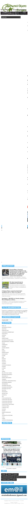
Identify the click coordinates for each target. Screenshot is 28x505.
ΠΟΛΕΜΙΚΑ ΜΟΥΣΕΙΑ (6, 385)
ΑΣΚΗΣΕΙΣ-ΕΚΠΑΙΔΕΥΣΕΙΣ (7, 340)
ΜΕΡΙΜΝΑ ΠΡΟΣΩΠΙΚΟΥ (7, 374)
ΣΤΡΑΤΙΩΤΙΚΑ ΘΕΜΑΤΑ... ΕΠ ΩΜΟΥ (17, 500)
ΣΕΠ (3, 396)
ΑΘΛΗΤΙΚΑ (4, 328)
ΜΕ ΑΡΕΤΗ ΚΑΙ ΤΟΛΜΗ (7, 373)
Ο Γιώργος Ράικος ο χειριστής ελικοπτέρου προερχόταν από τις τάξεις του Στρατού (12, 291)
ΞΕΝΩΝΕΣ (4, 379)
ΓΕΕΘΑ (3, 343)
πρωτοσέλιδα (9, 468)
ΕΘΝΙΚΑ (3, 351)
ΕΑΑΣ (3, 349)
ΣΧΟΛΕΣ (4, 410)
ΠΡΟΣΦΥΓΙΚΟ (5, 393)
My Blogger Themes (20, 503)
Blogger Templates (14, 502)
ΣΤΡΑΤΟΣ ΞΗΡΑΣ (5, 406)
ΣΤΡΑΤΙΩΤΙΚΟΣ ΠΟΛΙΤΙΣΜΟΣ (8, 404)
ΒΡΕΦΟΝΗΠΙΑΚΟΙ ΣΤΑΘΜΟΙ (8, 341)
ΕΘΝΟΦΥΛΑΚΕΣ (5, 352)
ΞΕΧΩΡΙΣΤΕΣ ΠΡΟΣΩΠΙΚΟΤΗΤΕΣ (9, 380)
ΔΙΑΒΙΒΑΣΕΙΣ (4, 344)
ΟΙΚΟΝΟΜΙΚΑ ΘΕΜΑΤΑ (7, 382)
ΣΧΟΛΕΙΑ (4, 409)
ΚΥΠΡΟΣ (4, 368)
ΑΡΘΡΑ (3, 336)
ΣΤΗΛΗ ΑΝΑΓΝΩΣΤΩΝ (6, 398)
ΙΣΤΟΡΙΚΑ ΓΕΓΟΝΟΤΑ (6, 365)
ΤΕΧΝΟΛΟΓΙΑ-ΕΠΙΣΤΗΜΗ (7, 415)
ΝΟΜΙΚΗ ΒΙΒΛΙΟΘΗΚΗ (6, 377)
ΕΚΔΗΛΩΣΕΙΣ (5, 354)
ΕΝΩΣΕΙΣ (4, 358)
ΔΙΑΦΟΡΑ (4, 346)
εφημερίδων (14, 468)
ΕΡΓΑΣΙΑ (4, 360)
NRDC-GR (4, 325)
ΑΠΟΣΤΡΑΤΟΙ (4, 333)
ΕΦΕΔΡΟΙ (4, 361)
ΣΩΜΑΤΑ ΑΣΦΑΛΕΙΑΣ (6, 412)
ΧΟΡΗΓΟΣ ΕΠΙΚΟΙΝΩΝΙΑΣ (7, 420)
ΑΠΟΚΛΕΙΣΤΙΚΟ (5, 330)
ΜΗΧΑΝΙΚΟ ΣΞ (5, 376)
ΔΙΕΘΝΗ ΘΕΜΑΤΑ (5, 347)
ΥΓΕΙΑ (3, 417)
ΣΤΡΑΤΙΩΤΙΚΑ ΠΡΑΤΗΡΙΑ (7, 401)
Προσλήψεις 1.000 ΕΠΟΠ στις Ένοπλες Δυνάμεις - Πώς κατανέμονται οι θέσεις (13, 299)
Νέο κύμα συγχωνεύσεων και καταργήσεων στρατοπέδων (16, 282)
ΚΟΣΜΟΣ (4, 366)
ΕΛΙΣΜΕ (3, 355)
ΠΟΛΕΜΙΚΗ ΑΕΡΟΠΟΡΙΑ (7, 387)
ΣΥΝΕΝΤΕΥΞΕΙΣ (5, 407)
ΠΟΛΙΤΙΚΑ (4, 390)
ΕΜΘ (3, 357)
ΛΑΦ (3, 369)
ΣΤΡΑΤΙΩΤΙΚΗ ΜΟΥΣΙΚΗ (7, 402)
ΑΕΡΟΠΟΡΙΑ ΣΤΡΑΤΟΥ (6, 327)
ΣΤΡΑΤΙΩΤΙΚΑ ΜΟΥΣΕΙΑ (7, 399)
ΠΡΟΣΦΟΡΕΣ (4, 391)
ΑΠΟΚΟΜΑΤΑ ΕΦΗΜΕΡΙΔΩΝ (8, 332)
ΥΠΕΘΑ (3, 418)
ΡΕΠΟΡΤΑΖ (4, 395)
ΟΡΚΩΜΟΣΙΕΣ (5, 383)
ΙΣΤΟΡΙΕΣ (4, 363)
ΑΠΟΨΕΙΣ (4, 335)
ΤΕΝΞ (3, 413)
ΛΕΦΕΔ (3, 371)
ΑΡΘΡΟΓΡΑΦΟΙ (5, 338)
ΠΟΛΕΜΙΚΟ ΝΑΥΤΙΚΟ (6, 388)
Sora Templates (11, 503)
